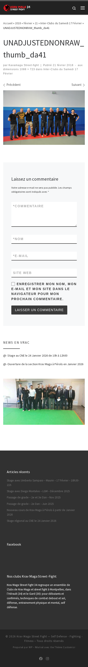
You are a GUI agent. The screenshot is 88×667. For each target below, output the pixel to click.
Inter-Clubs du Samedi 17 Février (61, 23)
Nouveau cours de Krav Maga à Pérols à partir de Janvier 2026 (41, 512)
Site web (22, 273)
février (27, 23)
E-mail (20, 256)
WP (30, 647)
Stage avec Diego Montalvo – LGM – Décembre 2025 (38, 491)
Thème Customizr (65, 647)
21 (36, 23)
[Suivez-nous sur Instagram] (47, 658)
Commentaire (28, 206)
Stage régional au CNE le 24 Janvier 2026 (31, 521)
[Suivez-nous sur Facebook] (41, 658)
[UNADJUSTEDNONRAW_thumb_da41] (44, 117)
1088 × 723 (27, 69)
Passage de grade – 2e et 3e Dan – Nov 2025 (34, 497)
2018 (18, 23)
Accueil (7, 23)
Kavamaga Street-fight (24, 65)
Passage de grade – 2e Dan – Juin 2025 (30, 504)
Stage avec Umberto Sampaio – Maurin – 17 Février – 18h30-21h (43, 483)
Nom (18, 239)
